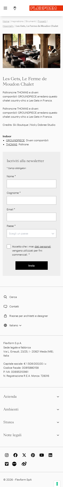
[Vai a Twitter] (23, 455)
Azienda (10, 396)
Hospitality (8, 25)
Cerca (13, 296)
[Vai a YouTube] (41, 455)
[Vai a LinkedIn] (49, 455)
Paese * (11, 225)
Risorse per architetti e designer (28, 315)
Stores (8, 422)
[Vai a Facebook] (14, 455)
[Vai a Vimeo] (6, 464)
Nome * (11, 176)
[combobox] (31, 233)
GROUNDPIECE (15, 140)
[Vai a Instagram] (6, 455)
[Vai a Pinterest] (32, 455)
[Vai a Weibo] (23, 464)
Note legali (12, 435)
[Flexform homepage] (46, 8)
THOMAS (11, 144)
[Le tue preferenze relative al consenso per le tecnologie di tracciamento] (57, 484)
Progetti (42, 21)
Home (6, 21)
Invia (31, 265)
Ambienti (10, 409)
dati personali (43, 246)
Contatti (14, 306)
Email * (11, 209)
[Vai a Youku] (14, 464)
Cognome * (14, 192)
